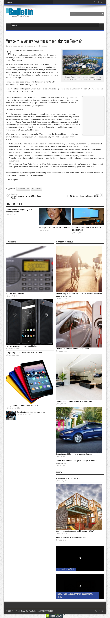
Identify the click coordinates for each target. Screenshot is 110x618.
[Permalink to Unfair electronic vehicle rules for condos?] (79, 347)
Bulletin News (19, 46)
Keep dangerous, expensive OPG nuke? (71, 538)
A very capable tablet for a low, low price (22, 405)
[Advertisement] (93, 115)
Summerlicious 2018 (65, 569)
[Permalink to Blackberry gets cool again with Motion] (29, 344)
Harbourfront (23, 188)
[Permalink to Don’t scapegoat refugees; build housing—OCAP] (79, 529)
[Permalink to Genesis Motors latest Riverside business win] (79, 400)
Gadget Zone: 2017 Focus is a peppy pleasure (74, 454)
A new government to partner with (69, 478)
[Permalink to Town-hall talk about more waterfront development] (88, 224)
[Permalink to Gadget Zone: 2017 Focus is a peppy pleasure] (79, 452)
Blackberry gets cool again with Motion (21, 346)
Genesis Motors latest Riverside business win (74, 401)
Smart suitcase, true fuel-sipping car (31, 412)
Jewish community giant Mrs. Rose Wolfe (26, 196)
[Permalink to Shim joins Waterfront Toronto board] (55, 224)
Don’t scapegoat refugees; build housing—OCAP (75, 531)
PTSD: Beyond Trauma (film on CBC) (83, 195)
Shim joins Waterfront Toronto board (54, 227)
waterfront (36, 188)
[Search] (102, 14)
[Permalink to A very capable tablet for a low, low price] (29, 404)
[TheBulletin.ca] (20, 15)
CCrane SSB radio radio (15, 294)
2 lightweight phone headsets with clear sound (24, 353)
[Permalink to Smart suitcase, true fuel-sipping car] (11, 420)
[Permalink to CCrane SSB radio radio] (29, 292)
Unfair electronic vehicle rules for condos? (72, 349)
